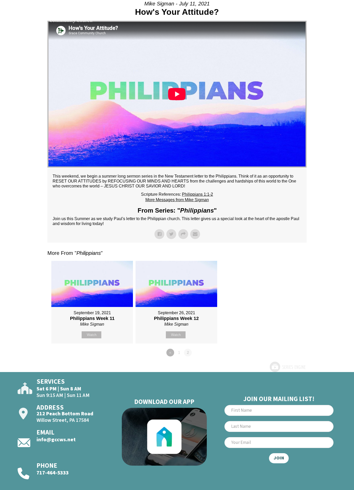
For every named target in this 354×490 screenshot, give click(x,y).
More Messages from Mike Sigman (177, 200)
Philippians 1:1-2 (197, 194)
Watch (91, 335)
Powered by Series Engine (287, 367)
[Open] (328, 17)
